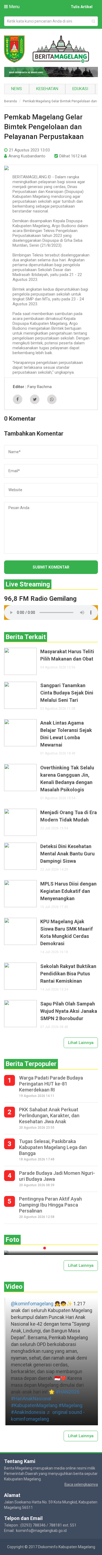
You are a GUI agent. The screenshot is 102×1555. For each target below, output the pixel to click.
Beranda (10, 101)
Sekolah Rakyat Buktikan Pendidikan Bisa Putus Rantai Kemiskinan (68, 973)
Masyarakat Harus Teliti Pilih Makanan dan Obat (67, 655)
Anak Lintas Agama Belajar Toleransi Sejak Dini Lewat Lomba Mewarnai (66, 734)
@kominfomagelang (32, 1303)
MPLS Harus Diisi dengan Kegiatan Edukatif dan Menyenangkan (68, 891)
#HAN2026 (67, 1392)
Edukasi (80, 88)
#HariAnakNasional (31, 1398)
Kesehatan (47, 88)
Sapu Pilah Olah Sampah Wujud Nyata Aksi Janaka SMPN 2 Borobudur (68, 1011)
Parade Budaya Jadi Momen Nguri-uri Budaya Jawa (57, 1176)
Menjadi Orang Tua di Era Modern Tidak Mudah (68, 816)
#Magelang (70, 1405)
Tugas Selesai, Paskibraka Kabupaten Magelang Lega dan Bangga (53, 1147)
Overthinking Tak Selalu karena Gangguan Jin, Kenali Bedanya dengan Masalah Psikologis (67, 778)
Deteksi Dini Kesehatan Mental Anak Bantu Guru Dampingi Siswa (67, 853)
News (16, 88)
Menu (14, 6)
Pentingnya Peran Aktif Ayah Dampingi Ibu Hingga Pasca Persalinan (50, 1205)
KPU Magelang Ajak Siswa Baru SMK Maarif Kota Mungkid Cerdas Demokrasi (66, 932)
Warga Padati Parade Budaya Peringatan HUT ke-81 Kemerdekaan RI (51, 1084)
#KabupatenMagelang (34, 1405)
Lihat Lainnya (81, 1042)
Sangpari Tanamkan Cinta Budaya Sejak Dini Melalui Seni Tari (66, 693)
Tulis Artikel (81, 7)
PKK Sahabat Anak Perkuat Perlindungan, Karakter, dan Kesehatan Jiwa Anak (49, 1115)
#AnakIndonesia (28, 1412)
